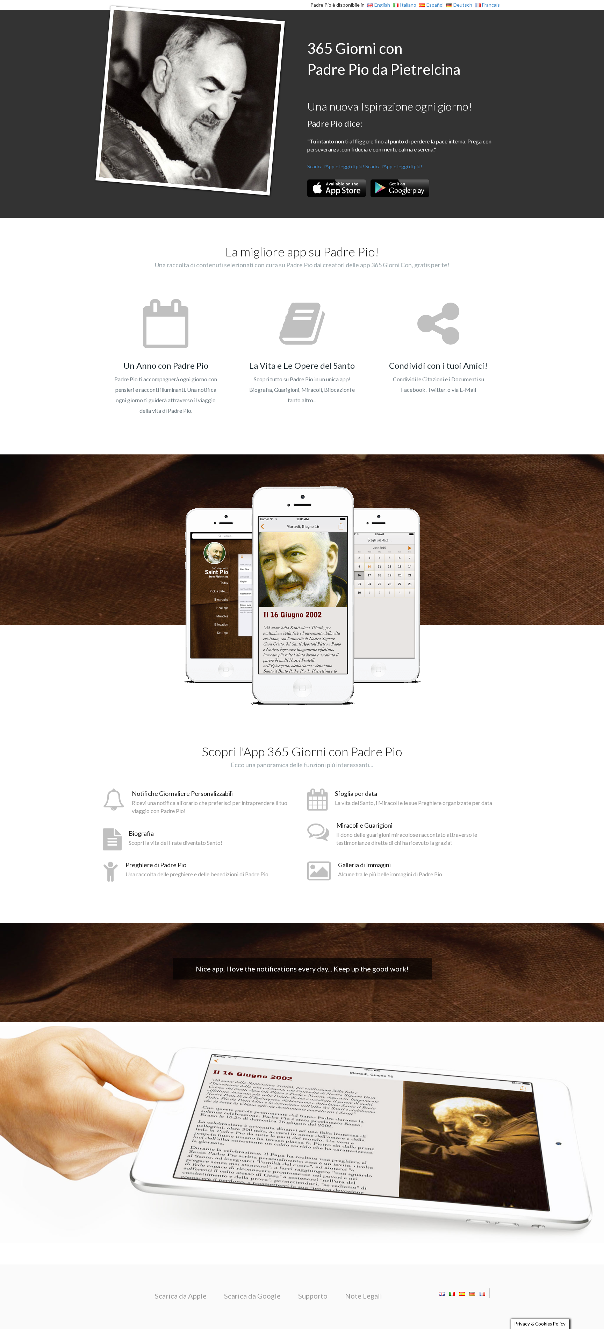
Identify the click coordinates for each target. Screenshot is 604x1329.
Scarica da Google (252, 1296)
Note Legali (363, 1296)
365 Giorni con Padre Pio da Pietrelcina (383, 59)
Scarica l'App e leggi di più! (335, 166)
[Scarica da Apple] (336, 188)
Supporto (313, 1296)
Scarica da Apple (181, 1296)
